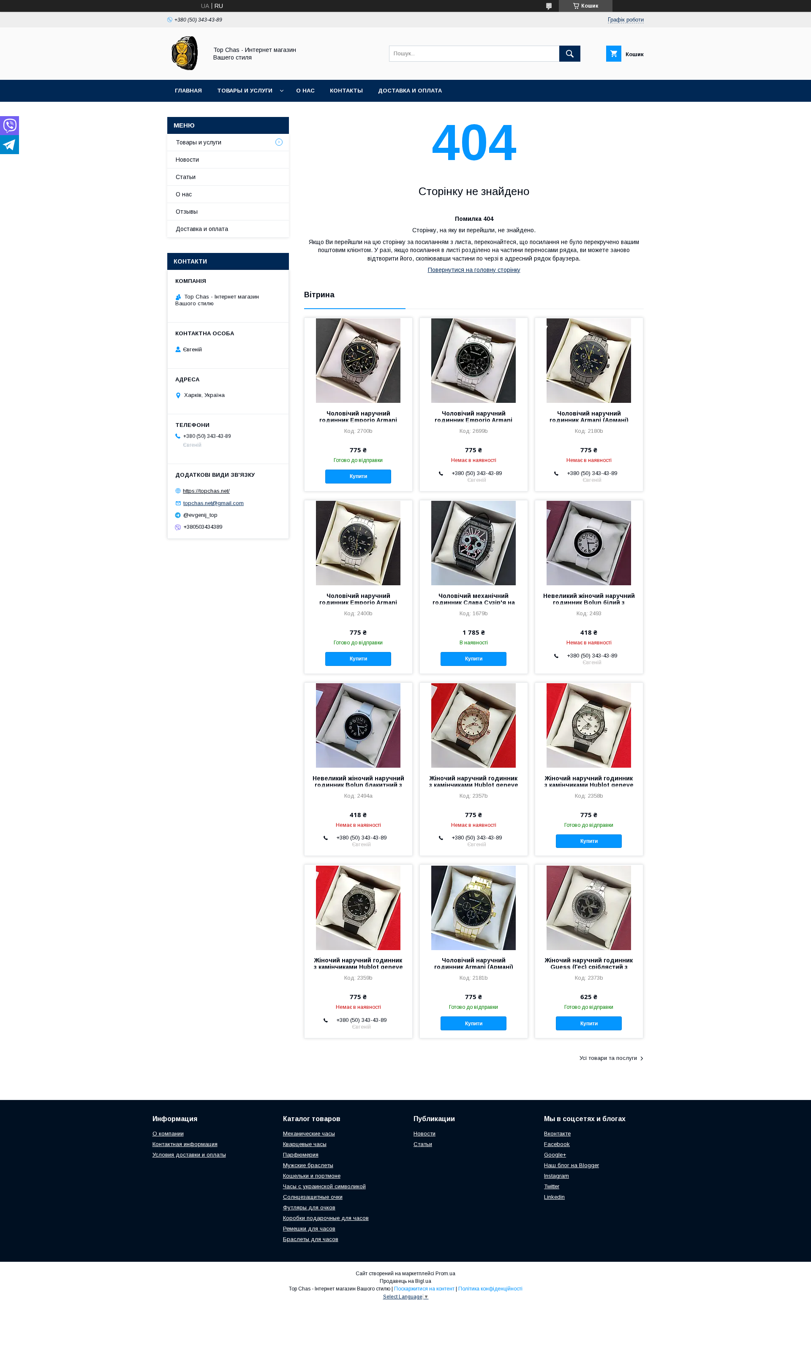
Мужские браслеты (308, 1165)
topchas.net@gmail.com (213, 503)
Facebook (557, 1144)
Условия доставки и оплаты (189, 1155)
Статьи (186, 177)
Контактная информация (185, 1144)
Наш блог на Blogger (571, 1165)
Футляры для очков (309, 1207)
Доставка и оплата (410, 90)
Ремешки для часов (309, 1228)
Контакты (346, 90)
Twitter (551, 1186)
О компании (168, 1133)
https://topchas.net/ (206, 491)
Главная (188, 90)
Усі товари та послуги (608, 1058)
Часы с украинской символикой (324, 1186)
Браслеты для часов (310, 1239)
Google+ (555, 1155)
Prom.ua (445, 1274)
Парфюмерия (300, 1155)
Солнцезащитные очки (313, 1197)
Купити (358, 476)
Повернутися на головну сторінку (474, 269)
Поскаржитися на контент (424, 1289)
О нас (305, 90)
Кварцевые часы (305, 1144)
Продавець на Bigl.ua (405, 1281)
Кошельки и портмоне (311, 1176)
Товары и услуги (244, 90)
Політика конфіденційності (490, 1289)
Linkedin (554, 1197)
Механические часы (309, 1133)
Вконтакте (557, 1133)
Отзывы (187, 211)
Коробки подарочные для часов (326, 1218)
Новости (187, 159)
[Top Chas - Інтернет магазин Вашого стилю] (185, 68)
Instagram (556, 1176)
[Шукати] (569, 54)
